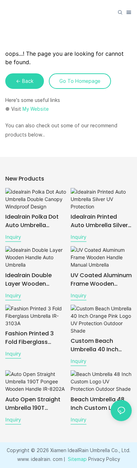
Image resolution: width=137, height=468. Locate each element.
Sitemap (76, 459)
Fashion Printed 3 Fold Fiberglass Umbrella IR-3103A (31, 337)
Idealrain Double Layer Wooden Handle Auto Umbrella (28, 279)
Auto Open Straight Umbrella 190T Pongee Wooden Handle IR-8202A (32, 403)
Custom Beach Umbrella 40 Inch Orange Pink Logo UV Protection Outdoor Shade (100, 345)
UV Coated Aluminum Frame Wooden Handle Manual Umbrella (101, 279)
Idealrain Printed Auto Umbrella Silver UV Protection (99, 221)
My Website (35, 109)
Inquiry (13, 237)
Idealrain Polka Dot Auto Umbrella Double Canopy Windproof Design (32, 221)
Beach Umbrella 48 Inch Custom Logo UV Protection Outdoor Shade (101, 403)
